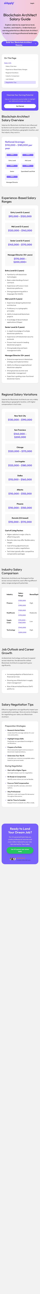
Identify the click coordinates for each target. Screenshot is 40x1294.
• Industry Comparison (12, 76)
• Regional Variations (11, 73)
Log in (32, 3)
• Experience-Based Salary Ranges (16, 69)
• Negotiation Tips (10, 82)
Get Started (20, 106)
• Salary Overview (11, 66)
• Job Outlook (9, 79)
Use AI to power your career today (20, 850)
